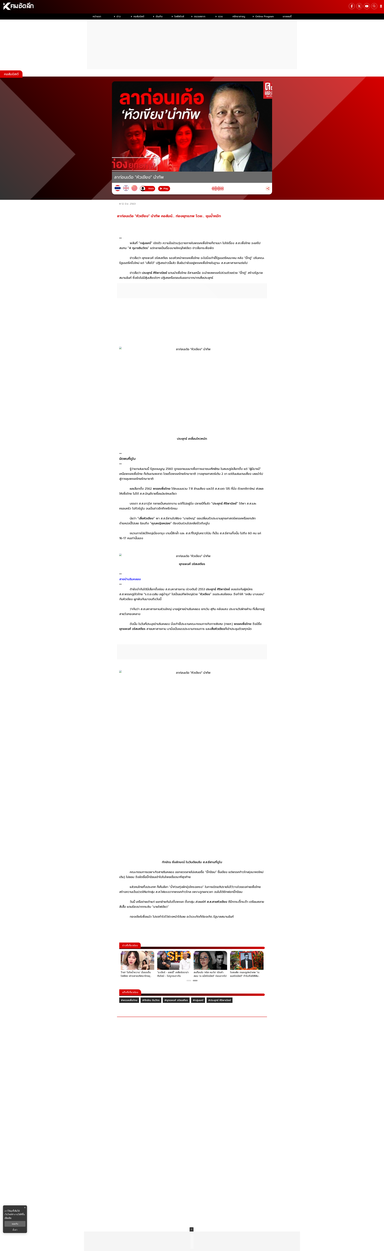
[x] (359, 6)
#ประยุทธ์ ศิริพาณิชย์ (219, 1000)
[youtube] (367, 6)
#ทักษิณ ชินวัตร (151, 1000)
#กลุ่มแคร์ (198, 1000)
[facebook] (352, 6)
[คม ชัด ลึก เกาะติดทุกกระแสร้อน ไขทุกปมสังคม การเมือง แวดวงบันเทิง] (192, 6)
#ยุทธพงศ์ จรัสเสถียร (176, 1000)
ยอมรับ (15, 1224)
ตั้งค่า (15, 1230)
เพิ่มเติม (7, 1217)
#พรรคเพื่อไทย (129, 1000)
